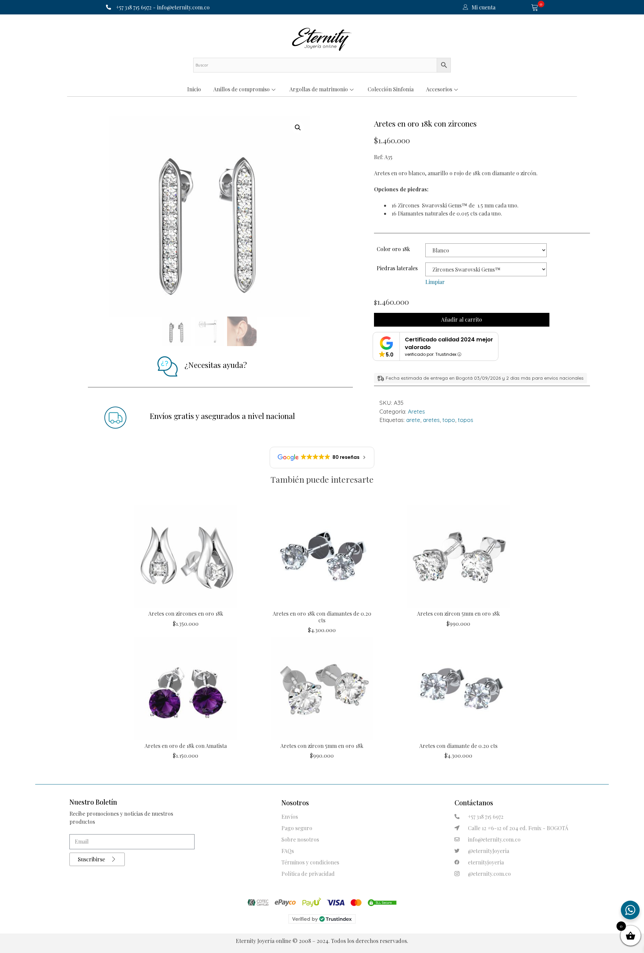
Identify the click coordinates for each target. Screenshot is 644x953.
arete (413, 419)
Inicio (194, 89)
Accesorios (439, 89)
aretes (431, 419)
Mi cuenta (483, 7)
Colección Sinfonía (391, 89)
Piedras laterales (397, 268)
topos (465, 419)
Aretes (416, 411)
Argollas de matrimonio (318, 89)
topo (448, 419)
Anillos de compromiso (241, 89)
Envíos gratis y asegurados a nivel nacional (222, 416)
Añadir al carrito (461, 319)
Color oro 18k (393, 248)
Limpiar (435, 281)
